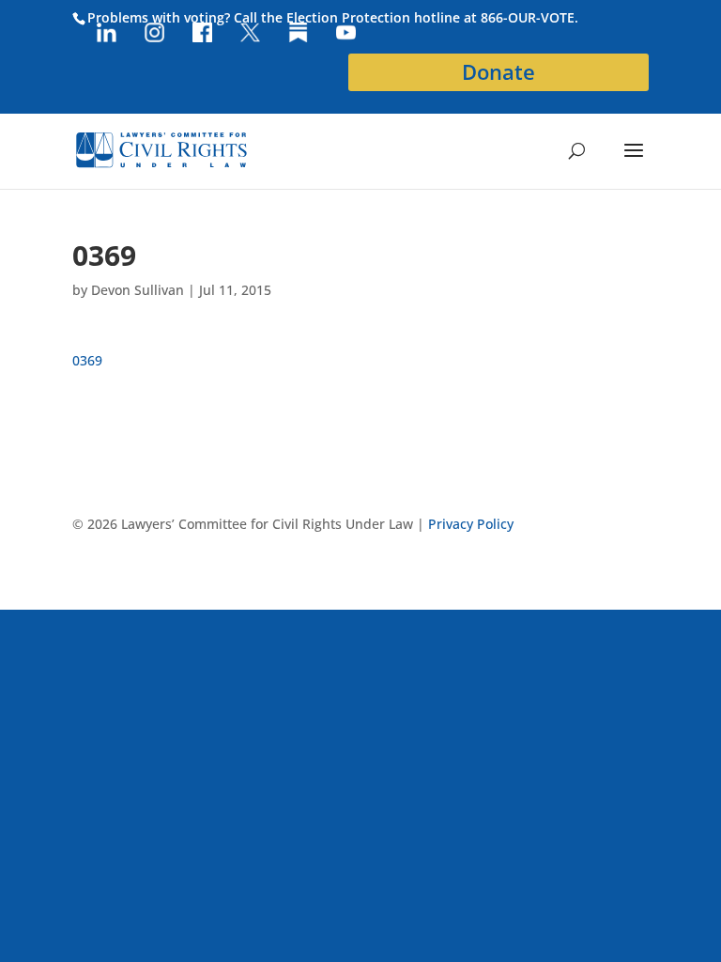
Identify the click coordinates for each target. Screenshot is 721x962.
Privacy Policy (471, 524)
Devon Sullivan (137, 290)
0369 (87, 360)
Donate (498, 71)
